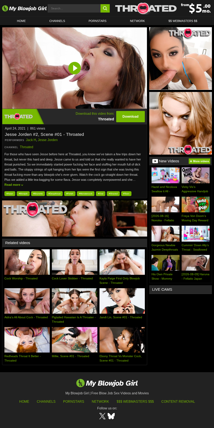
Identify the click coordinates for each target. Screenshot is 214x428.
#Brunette (38, 193)
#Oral (100, 193)
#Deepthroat (54, 193)
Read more (12, 184)
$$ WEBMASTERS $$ (182, 21)
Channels (46, 401)
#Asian (9, 193)
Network (137, 21)
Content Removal (178, 401)
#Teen (126, 193)
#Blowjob (23, 193)
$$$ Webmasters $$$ (135, 401)
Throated (26, 147)
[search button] (105, 8)
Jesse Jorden (48, 140)
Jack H (31, 140)
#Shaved (113, 193)
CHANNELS (57, 21)
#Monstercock (85, 193)
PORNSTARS (97, 21)
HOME (21, 21)
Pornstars (73, 401)
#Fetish (69, 193)
